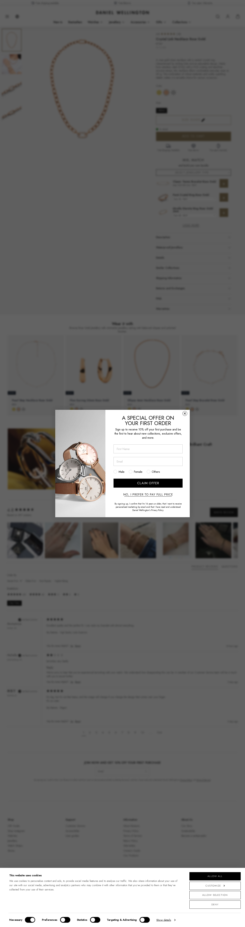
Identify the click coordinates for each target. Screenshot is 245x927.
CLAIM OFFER (148, 483)
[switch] (65, 920)
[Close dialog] (185, 413)
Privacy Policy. (157, 510)
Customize (213, 885)
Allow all (215, 876)
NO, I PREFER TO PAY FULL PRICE (148, 494)
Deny (215, 904)
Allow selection (215, 895)
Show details (163, 920)
